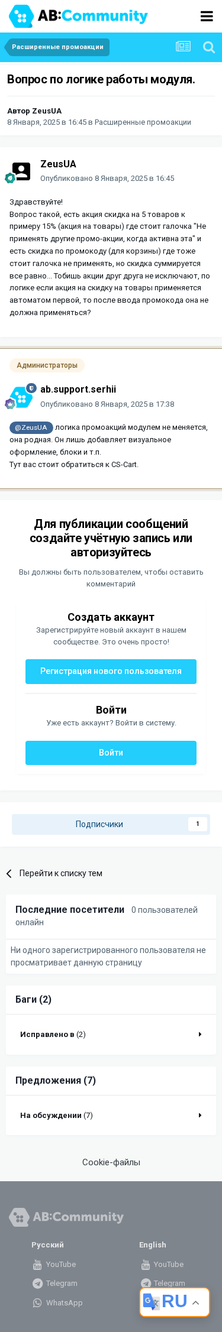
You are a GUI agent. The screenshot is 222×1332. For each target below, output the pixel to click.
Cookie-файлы (111, 1162)
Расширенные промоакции (143, 122)
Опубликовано (107, 178)
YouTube (60, 1264)
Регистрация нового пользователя (111, 671)
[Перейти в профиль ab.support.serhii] (21, 397)
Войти (111, 752)
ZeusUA (47, 110)
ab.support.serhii (78, 389)
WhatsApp (63, 1302)
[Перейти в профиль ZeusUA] (21, 171)
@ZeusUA (31, 427)
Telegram (61, 1283)
